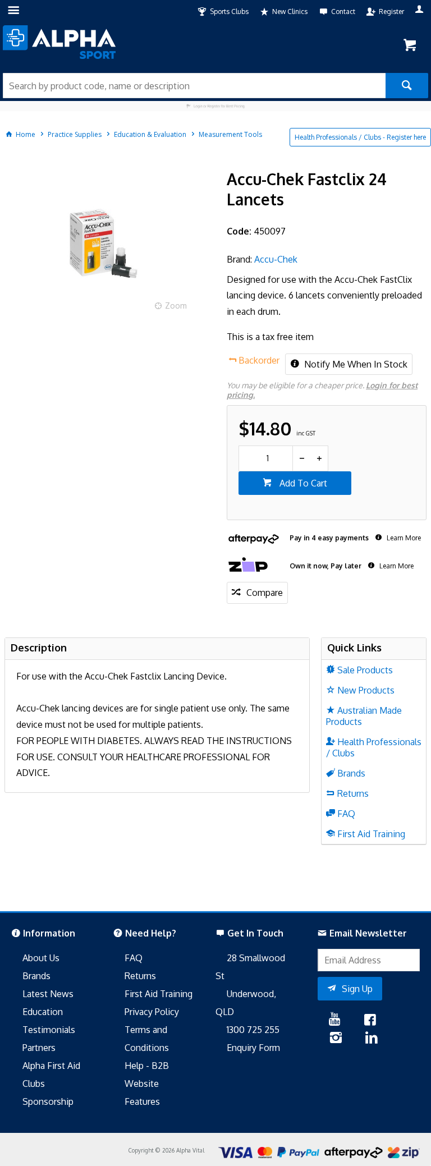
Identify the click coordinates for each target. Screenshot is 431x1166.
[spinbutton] (265, 458)
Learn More (403, 538)
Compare (264, 592)
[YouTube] (335, 1021)
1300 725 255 (253, 1029)
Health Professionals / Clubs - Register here (360, 137)
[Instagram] (336, 1039)
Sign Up (357, 988)
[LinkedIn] (371, 1039)
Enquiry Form (253, 1047)
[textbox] (194, 85)
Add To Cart (302, 483)
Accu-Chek (275, 259)
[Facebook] (370, 1021)
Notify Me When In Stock (354, 364)
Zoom (176, 305)
